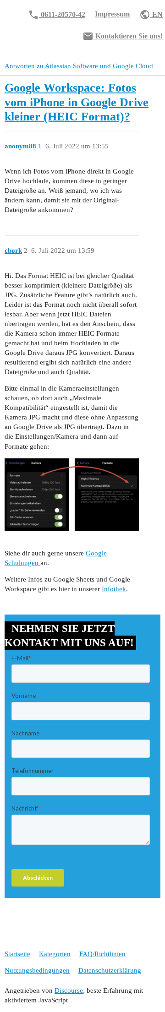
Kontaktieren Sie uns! (122, 36)
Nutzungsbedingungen (37, 970)
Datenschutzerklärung (109, 970)
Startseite (17, 954)
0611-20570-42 (56, 14)
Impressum (112, 14)
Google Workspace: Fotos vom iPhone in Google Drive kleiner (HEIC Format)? (76, 102)
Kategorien (55, 954)
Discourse (69, 990)
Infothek (114, 589)
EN (151, 14)
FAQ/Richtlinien (102, 954)
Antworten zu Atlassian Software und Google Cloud (79, 66)
